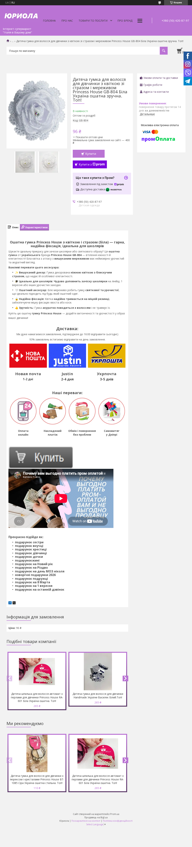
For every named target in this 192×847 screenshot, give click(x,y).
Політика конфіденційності (118, 820)
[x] (14, 603)
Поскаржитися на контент (85, 820)
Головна (49, 20)
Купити (90, 154)
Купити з (85, 164)
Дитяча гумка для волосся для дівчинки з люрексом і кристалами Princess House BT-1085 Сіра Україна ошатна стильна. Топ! (37, 779)
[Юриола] (21, 15)
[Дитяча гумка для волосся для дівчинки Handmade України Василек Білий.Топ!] (97, 671)
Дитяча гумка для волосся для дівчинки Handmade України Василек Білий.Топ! (98, 695)
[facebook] (10, 603)
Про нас (67, 20)
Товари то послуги (93, 20)
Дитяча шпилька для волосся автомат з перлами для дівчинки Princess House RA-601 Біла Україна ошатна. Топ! (37, 697)
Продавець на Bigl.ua (96, 817)
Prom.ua (114, 814)
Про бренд (124, 20)
